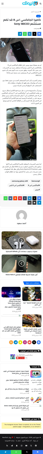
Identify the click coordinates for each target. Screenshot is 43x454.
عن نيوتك (35, 440)
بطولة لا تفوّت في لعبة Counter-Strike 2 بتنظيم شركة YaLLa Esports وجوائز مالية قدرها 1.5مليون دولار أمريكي (13, 304)
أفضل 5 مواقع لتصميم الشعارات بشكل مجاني (17, 399)
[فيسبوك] (39, 34)
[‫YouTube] (30, 342)
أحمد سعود (21, 223)
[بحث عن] (41, 4)
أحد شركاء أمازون (27, 440)
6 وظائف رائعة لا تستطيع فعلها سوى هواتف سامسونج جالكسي (17, 381)
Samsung (35, 181)
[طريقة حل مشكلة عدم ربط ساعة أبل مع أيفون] (35, 391)
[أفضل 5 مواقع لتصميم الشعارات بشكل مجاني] (35, 400)
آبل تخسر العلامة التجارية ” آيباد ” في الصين (32, 304)
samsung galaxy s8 (19, 181)
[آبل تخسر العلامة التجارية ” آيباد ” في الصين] (31, 294)
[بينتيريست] (20, 198)
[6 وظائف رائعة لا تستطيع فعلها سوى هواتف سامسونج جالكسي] (35, 383)
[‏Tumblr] (25, 198)
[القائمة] (3, 4)
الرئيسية (37, 11)
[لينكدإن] (30, 34)
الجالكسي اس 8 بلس (16, 185)
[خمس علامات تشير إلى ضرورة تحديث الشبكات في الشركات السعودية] (31, 320)
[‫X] (34, 34)
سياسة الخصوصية (9, 440)
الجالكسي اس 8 (33, 185)
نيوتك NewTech (7, 437)
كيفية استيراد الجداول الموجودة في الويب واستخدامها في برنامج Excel (16, 372)
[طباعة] (30, 203)
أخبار (32, 11)
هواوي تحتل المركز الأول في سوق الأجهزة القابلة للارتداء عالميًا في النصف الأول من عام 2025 (11, 330)
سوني (37, 190)
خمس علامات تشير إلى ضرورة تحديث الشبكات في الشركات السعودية (32, 331)
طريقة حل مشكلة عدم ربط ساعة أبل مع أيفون (17, 390)
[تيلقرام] (20, 34)
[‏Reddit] (15, 198)
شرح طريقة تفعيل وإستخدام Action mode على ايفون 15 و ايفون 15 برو (16, 406)
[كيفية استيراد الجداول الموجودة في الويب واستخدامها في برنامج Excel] (35, 374)
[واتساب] (25, 34)
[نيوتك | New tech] (30, 3)
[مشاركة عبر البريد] (34, 203)
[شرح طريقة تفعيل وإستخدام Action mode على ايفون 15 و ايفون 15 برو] (35, 408)
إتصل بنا (18, 440)
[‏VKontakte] (10, 198)
